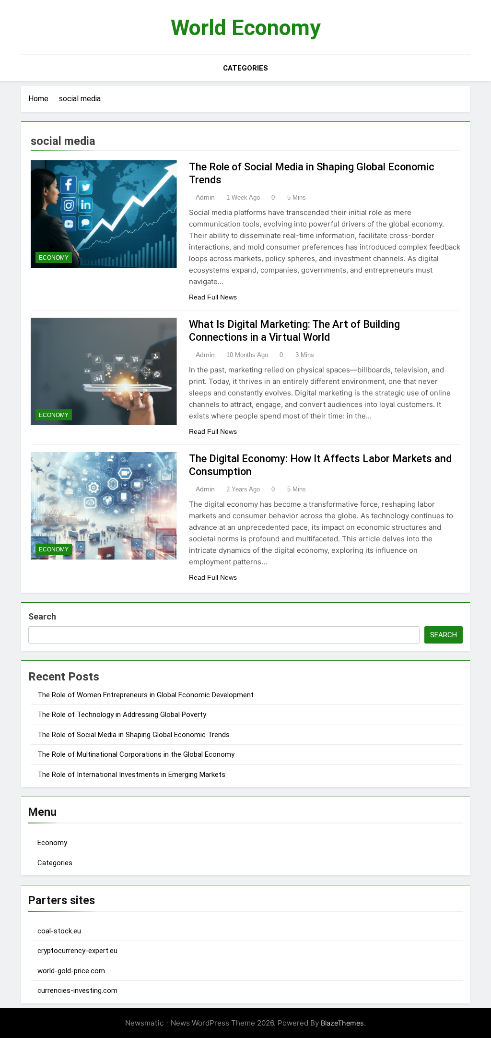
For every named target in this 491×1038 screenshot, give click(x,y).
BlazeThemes (342, 1023)
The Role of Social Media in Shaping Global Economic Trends (133, 734)
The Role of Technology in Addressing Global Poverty (121, 714)
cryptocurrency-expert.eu (77, 950)
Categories (245, 68)
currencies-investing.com (77, 990)
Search (42, 616)
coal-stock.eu (59, 931)
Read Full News (213, 297)
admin (205, 197)
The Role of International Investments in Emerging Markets (131, 774)
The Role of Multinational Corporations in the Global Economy (135, 754)
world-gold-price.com (71, 970)
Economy (54, 257)
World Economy (246, 27)
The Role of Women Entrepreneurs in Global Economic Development (145, 695)
